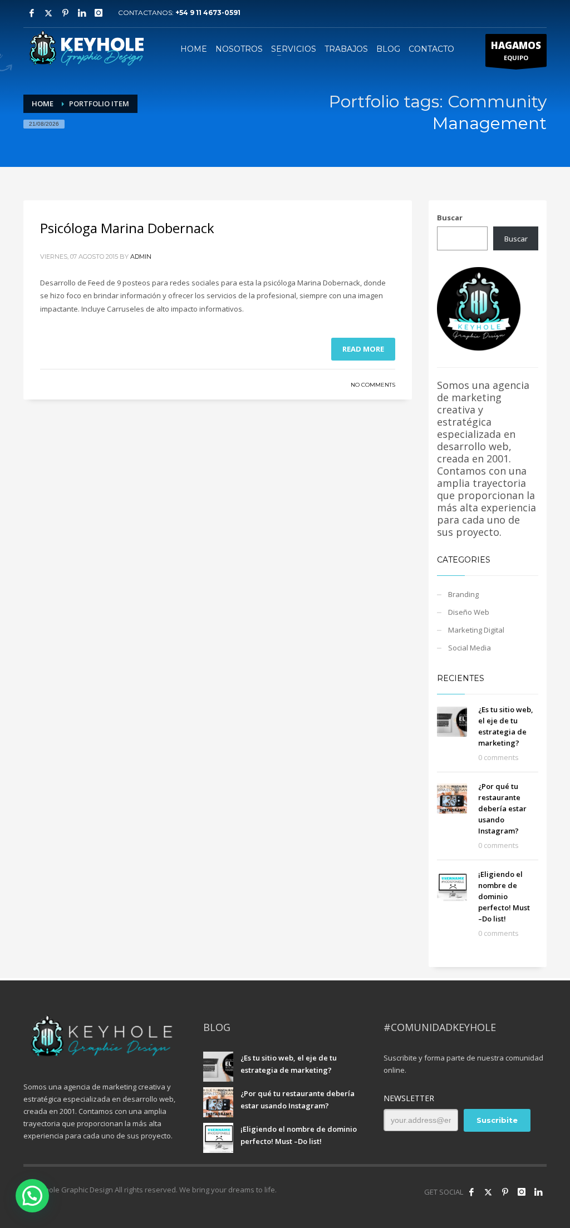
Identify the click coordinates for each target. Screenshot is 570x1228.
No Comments (373, 384)
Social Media (469, 648)
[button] (32, 1195)
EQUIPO (516, 50)
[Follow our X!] (488, 1191)
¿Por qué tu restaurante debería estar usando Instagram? (502, 808)
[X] (48, 12)
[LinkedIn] (538, 1191)
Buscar (450, 218)
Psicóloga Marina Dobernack (127, 228)
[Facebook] (31, 12)
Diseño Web (468, 612)
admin (140, 256)
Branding (463, 594)
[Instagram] (98, 12)
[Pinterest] (65, 12)
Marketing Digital (476, 630)
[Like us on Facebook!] (471, 1191)
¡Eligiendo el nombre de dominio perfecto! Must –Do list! (504, 896)
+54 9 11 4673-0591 (207, 12)
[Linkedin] (81, 12)
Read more (363, 349)
